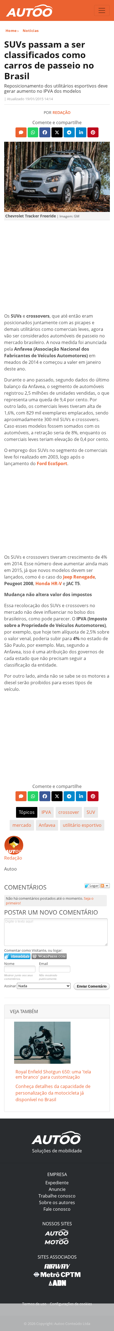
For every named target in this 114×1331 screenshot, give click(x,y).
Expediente (57, 1183)
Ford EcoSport (52, 463)
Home (11, 30)
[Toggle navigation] (102, 10)
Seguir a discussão (105, 885)
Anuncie (57, 1189)
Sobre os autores (57, 1202)
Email (43, 963)
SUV (91, 812)
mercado (21, 825)
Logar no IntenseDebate (17, 956)
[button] (21, 132)
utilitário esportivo (82, 825)
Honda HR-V (48, 583)
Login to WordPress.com (49, 956)
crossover (68, 812)
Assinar (10, 985)
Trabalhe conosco (57, 1196)
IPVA (46, 812)
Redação (62, 112)
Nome (9, 963)
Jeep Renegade (79, 577)
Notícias (31, 30)
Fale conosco (57, 1209)
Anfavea (47, 825)
